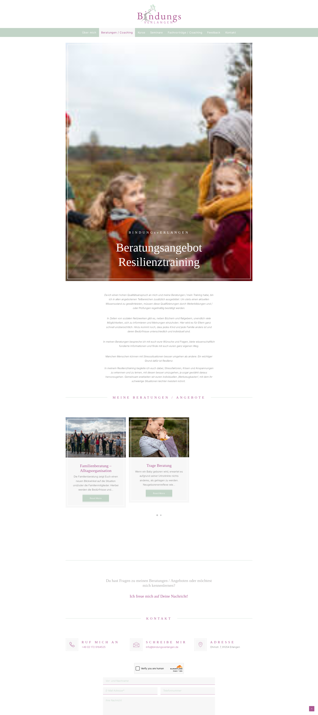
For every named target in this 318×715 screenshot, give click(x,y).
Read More (96, 498)
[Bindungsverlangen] (159, 14)
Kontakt (230, 32)
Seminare (156, 32)
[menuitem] (90, 32)
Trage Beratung (159, 465)
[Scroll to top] (311, 708)
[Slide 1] (157, 515)
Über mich (89, 32)
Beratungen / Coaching (117, 32)
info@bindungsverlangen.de (162, 647)
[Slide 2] (161, 515)
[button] (96, 437)
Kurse (141, 32)
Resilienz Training (222, 465)
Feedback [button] (213, 32)
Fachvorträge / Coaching (185, 32)
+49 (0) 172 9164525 (94, 647)
